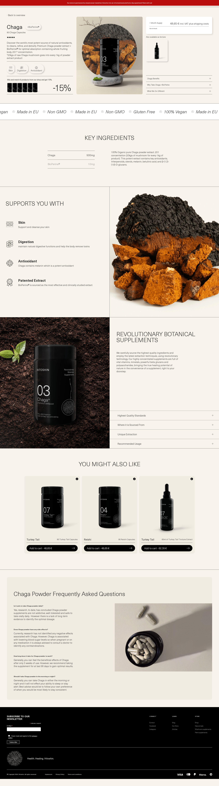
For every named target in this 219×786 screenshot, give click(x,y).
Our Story (175, 726)
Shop (196, 723)
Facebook (152, 726)
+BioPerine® (33, 26)
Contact (152, 723)
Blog (173, 723)
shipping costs (201, 23)
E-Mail (10, 726)
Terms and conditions (75, 774)
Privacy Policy (60, 774)
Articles (174, 729)
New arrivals (199, 726)
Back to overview (16, 15)
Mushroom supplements (203, 729)
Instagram (152, 729)
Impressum (48, 774)
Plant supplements (201, 732)
